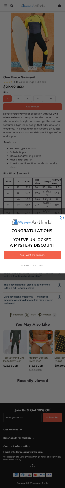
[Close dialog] (62, 217)
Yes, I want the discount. (32, 255)
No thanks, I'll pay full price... (32, 265)
